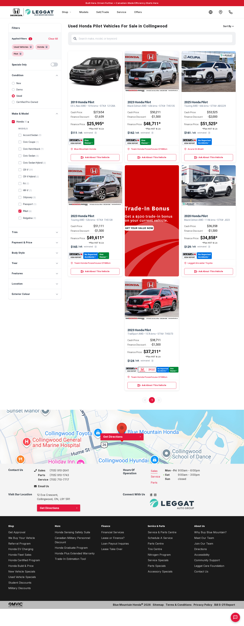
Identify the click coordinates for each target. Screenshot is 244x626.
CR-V (28, 169)
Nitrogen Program (159, 554)
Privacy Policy (203, 604)
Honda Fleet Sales (19, 554)
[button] (34, 75)
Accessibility (201, 554)
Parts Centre (156, 543)
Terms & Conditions (179, 604)
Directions (200, 549)
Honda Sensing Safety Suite (72, 532)
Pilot (27, 211)
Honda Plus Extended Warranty (75, 553)
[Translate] (210, 12)
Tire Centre (155, 549)
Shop (65, 12)
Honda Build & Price (21, 565)
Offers (138, 12)
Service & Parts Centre (162, 532)
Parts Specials (157, 565)
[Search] (75, 38)
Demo (19, 89)
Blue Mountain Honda (85, 149)
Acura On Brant (195, 149)
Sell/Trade (102, 12)
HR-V (27, 190)
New (18, 83)
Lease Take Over (111, 549)
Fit (26, 183)
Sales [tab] (154, 471)
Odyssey (29, 197)
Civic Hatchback (33, 149)
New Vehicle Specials (21, 571)
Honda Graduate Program (71, 547)
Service (121, 12)
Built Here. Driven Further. (122, 3)
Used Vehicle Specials (22, 577)
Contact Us (201, 571)
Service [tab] (155, 476)
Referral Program (19, 543)
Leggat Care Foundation (209, 565)
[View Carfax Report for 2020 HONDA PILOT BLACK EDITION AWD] (197, 255)
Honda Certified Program (24, 560)
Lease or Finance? (112, 538)
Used (19, 96)
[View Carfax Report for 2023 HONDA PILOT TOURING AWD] (89, 255)
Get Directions (112, 436)
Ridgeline (29, 218)
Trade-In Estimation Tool (70, 559)
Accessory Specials (160, 571)
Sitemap (158, 604)
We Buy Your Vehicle (21, 538)
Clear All (53, 38)
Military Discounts (19, 588)
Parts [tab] (154, 482)
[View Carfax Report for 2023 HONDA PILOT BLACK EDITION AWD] (138, 141)
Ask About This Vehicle (97, 157)
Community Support (207, 560)
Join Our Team (203, 543)
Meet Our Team (204, 538)
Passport (29, 204)
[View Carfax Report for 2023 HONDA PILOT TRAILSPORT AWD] (151, 369)
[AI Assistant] (235, 617)
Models (83, 12)
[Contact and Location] (220, 12)
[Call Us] (230, 12)
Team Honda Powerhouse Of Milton (149, 149)
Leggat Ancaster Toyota (200, 263)
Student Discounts (19, 582)
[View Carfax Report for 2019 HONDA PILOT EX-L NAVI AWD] (81, 141)
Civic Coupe (31, 142)
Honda (21, 121)
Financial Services (112, 532)
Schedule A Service (160, 538)
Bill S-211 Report (224, 604)
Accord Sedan (32, 135)
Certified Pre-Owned (27, 102)
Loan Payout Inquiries (115, 543)
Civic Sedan (31, 155)
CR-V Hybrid (31, 176)
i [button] (95, 133)
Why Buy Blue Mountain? (210, 532)
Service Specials (158, 560)
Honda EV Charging (20, 549)
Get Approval (16, 532)
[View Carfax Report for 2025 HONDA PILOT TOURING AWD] (197, 141)
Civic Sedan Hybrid (34, 162)
